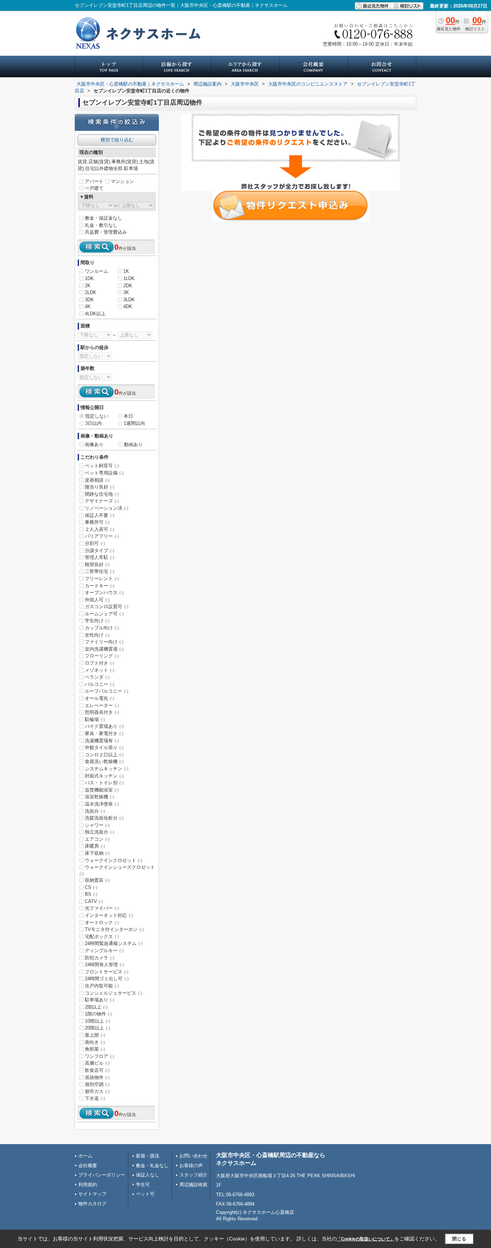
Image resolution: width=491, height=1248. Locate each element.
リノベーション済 (106, 508)
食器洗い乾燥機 (104, 761)
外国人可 (97, 599)
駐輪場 (95, 719)
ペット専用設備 (104, 473)
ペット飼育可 (102, 465)
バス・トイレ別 (104, 782)
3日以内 (93, 423)
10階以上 (97, 1021)
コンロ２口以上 (104, 754)
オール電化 (99, 698)
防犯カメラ (99, 957)
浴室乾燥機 (99, 796)
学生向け (97, 620)
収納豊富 (97, 880)
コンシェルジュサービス (113, 993)
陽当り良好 (99, 487)
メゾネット (99, 670)
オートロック (102, 922)
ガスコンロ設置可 (106, 606)
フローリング (102, 656)
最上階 (95, 1035)
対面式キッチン (104, 776)
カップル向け (102, 627)
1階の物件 (98, 1014)
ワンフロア (99, 1056)
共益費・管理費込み (106, 232)
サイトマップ (92, 1194)
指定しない (97, 416)
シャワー (97, 825)
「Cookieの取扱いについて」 (365, 1239)
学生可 (143, 1184)
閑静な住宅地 (102, 494)
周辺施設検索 (193, 1184)
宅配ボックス (102, 936)
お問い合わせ (193, 1155)
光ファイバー (102, 908)
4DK (127, 306)
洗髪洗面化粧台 (104, 818)
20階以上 (97, 1028)
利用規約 (87, 1184)
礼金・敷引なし (101, 225)
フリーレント (102, 578)
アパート (94, 181)
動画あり (133, 444)
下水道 (95, 1098)
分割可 (95, 543)
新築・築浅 (147, 1155)
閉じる (459, 1239)
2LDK (90, 292)
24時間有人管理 (104, 964)
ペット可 (145, 1194)
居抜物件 (97, 1077)
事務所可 (97, 522)
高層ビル (97, 1063)
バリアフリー (102, 536)
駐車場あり (99, 999)
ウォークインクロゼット (113, 860)
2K (88, 285)
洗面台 (95, 811)
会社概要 (87, 1165)
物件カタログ (92, 1203)
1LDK (129, 278)
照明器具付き (102, 712)
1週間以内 (134, 423)
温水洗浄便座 (102, 804)
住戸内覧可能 (102, 985)
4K (88, 306)
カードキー (99, 585)
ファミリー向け (104, 641)
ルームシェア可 (104, 613)
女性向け (97, 635)
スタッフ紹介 (193, 1175)
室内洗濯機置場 (104, 649)
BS (91, 894)
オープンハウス (104, 592)
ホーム (85, 1155)
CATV (94, 901)
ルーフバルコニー (106, 691)
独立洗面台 (99, 832)
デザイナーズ (102, 501)
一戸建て (94, 188)
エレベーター (102, 705)
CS (91, 887)
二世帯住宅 (99, 571)
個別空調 (97, 1084)
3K (126, 292)
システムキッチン (106, 768)
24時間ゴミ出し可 (107, 978)
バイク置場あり (104, 726)
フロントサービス (106, 971)
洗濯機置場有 (102, 740)
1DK (89, 278)
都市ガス (97, 1091)
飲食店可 (97, 1070)
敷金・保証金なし (103, 218)
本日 (128, 416)
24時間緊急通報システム (114, 943)
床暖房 (95, 846)
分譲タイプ (99, 550)
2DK (127, 285)
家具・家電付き (104, 733)
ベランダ (97, 677)
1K (126, 271)
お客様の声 (191, 1165)
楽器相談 (97, 480)
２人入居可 (99, 529)
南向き (95, 1042)
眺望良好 (97, 564)
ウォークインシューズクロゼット (117, 870)
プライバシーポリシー (101, 1175)
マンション (122, 181)
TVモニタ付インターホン (114, 929)
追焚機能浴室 (102, 790)
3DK (89, 299)
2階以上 (96, 1007)
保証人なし (147, 1175)
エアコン (97, 839)
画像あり (94, 444)
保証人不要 (99, 515)
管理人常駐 (99, 557)
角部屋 (95, 1049)
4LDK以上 (95, 313)
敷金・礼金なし (152, 1165)
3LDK (129, 299)
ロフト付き (99, 663)
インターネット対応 (109, 915)
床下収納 (97, 853)
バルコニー (99, 684)
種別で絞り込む (117, 139)
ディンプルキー (104, 950)
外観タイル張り (104, 747)
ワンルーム (96, 271)
